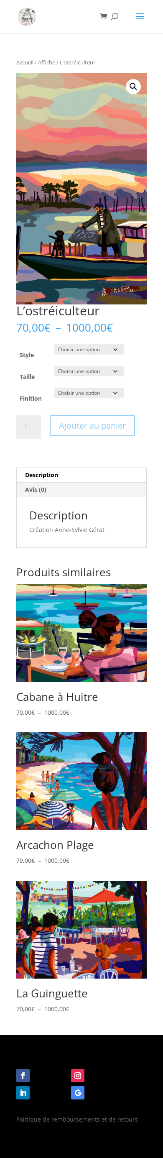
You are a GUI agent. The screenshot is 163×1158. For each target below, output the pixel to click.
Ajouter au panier (92, 425)
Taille (27, 377)
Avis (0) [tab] (35, 489)
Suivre (47, 1075)
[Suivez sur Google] (77, 1092)
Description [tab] (41, 475)
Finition (31, 398)
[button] (133, 86)
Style (27, 355)
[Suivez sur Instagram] (77, 1075)
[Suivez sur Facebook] (23, 1075)
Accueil (24, 62)
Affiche (46, 62)
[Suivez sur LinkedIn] (23, 1092)
